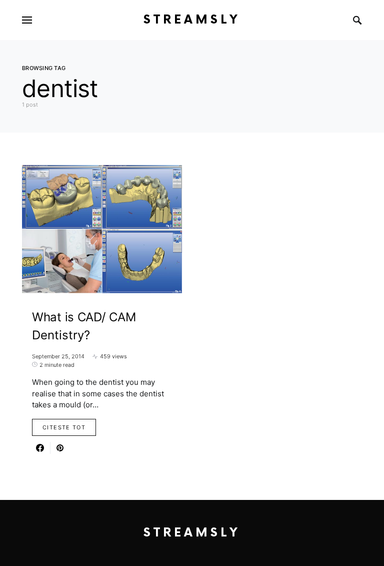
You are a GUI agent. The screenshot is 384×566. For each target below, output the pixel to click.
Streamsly (192, 20)
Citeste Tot (64, 427)
